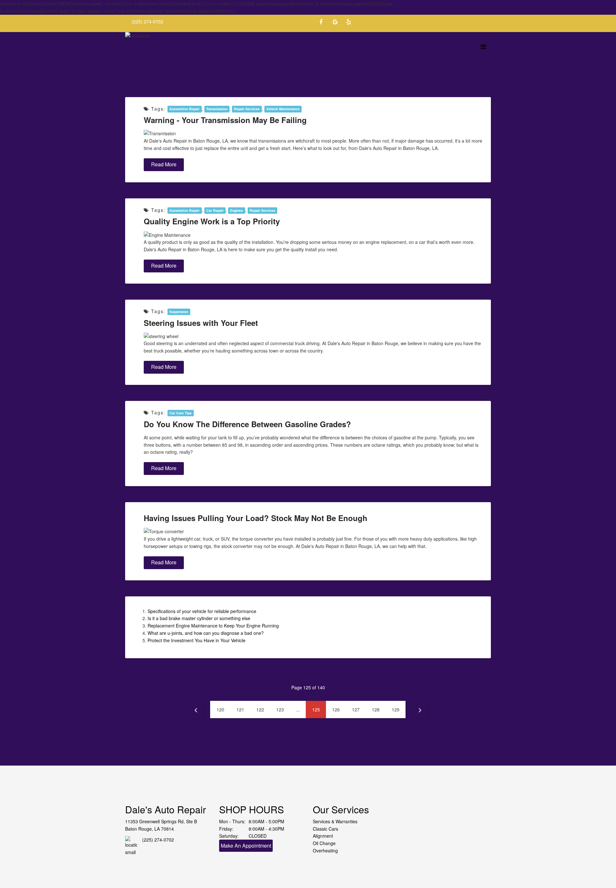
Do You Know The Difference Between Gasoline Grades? (247, 424)
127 (356, 709)
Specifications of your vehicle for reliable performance (202, 611)
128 (376, 709)
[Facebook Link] (324, 23)
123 (280, 709)
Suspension (178, 311)
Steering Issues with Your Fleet (201, 322)
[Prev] (195, 709)
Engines (236, 210)
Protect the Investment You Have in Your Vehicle (196, 640)
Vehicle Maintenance (283, 109)
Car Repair (215, 210)
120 (220, 709)
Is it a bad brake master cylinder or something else (199, 618)
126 (336, 709)
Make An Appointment (246, 845)
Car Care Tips (180, 413)
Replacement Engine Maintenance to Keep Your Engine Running (213, 625)
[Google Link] (337, 23)
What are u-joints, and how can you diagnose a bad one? (206, 633)
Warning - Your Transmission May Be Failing (225, 119)
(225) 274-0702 (147, 21)
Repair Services (247, 109)
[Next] (420, 709)
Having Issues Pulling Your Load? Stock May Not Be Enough (255, 517)
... (298, 709)
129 (395, 709)
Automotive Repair (184, 109)
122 (260, 709)
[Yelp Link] (351, 23)
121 (240, 709)
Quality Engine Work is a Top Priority (212, 221)
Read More (163, 164)
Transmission (216, 109)
